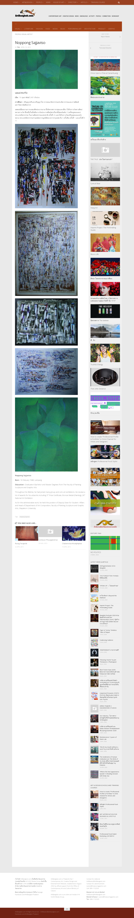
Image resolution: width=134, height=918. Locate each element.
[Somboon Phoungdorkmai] (50, 531)
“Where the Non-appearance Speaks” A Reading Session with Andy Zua (109, 774)
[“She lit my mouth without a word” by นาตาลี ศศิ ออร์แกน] (94, 750)
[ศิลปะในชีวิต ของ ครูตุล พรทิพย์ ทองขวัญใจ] (94, 827)
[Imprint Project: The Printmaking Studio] (105, 218)
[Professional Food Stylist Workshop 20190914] (94, 837)
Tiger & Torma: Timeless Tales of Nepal (108, 631)
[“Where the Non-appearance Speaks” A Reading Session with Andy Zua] (94, 774)
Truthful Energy (97, 364)
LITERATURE (28, 29)
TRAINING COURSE (98, 2)
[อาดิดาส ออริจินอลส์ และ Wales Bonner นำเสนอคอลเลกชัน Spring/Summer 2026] (94, 729)
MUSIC (62, 29)
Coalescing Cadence (106, 640)
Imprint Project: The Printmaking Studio (106, 606)
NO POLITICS (96, 552)
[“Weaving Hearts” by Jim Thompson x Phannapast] (94, 662)
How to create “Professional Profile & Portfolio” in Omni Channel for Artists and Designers (104, 439)
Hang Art (94, 208)
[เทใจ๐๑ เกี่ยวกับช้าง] (105, 119)
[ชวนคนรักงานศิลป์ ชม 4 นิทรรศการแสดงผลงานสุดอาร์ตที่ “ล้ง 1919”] (105, 289)
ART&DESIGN (27, 2)
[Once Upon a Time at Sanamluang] (105, 64)
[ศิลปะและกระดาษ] (105, 86)
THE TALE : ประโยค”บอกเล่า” (101, 159)
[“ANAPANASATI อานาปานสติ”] (94, 653)
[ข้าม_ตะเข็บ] (105, 401)
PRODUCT (101, 29)
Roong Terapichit (21, 543)
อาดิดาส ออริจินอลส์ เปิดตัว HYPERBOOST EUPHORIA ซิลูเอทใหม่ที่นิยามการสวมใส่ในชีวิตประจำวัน (109, 683)
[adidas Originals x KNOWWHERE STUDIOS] (94, 708)
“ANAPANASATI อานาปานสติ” (109, 650)
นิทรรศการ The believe (99, 320)
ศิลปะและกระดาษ (97, 97)
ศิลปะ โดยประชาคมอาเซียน (101, 278)
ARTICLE (84, 2)
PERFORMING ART (75, 29)
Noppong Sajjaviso (24, 517)
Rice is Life (95, 254)
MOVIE (55, 29)
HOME (15, 2)
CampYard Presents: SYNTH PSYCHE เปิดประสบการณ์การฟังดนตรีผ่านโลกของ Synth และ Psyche (109, 696)
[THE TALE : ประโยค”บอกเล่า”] (105, 150)
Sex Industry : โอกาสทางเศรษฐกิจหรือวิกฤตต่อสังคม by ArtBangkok (109, 718)
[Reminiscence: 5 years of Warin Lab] (94, 740)
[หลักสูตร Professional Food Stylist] (105, 452)
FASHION (39, 29)
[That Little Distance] (105, 377)
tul (18, 47)
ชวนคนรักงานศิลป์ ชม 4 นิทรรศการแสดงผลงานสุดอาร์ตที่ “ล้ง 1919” (104, 299)
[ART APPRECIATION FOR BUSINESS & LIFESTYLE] (94, 817)
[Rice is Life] (105, 243)
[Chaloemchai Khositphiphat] (74, 533)
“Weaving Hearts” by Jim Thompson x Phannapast (108, 661)
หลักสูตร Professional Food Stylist (104, 461)
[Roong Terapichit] (26, 533)
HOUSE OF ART (58, 2)
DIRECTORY (72, 2)
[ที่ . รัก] (105, 331)
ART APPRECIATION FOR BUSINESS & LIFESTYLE (108, 815)
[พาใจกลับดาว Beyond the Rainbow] (94, 598)
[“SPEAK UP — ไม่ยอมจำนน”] (94, 588)
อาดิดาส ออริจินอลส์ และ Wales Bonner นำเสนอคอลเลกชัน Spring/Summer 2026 (110, 728)
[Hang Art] (105, 196)
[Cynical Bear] (105, 172)
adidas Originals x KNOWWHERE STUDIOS (108, 707)
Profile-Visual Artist (24, 34)
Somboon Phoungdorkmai (48, 540)
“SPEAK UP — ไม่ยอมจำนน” (109, 586)
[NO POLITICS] (105, 543)
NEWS (48, 2)
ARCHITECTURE (89, 29)
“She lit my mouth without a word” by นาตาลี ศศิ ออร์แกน (109, 748)
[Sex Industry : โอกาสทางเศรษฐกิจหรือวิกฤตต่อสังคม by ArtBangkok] (94, 718)
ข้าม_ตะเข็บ (95, 413)
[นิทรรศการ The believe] (105, 311)
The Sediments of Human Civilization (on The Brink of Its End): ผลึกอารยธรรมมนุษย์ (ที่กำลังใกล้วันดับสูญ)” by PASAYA (109, 761)
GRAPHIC (111, 29)
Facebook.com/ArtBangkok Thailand (26, 894)
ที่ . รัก (93, 340)
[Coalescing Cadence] (94, 643)
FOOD (48, 29)
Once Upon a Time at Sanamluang (104, 73)
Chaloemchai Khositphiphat (72, 543)
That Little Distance (98, 388)
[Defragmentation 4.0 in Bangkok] (94, 569)
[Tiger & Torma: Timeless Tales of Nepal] (94, 633)
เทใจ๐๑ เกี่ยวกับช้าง (98, 139)
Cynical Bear (95, 183)
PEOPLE (39, 2)
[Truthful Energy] (105, 353)
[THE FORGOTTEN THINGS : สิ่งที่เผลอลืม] (94, 578)
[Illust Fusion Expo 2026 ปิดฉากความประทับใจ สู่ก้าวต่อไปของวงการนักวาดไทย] (94, 672)
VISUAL (17, 29)
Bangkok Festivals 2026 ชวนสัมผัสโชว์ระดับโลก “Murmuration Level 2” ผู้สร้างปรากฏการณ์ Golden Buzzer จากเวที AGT (109, 619)
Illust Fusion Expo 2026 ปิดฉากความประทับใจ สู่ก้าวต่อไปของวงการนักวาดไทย (110, 672)
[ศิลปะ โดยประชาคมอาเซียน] (105, 267)
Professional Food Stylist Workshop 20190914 (108, 835)
